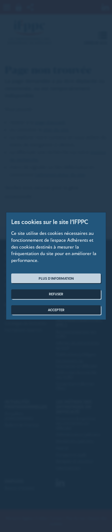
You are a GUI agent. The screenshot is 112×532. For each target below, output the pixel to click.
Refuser (56, 294)
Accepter (56, 310)
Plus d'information (56, 278)
